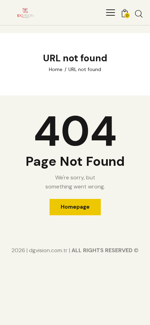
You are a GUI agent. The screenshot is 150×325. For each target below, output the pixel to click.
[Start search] (138, 13)
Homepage (75, 206)
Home (55, 69)
